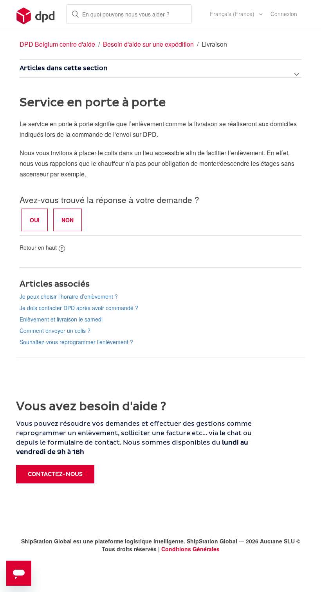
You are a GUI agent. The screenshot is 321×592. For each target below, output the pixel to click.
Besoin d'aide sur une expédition (148, 44)
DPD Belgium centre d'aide (57, 44)
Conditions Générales (190, 549)
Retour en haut (38, 247)
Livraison (214, 44)
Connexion (284, 14)
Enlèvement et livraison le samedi (61, 319)
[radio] (35, 220)
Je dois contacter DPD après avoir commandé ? (79, 308)
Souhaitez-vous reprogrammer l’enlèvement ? (76, 342)
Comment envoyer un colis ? (55, 330)
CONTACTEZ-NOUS (55, 474)
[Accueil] (36, 15)
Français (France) (233, 14)
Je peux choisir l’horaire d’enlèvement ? (69, 296)
